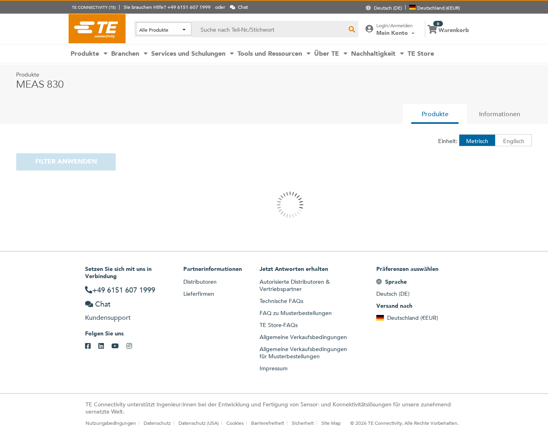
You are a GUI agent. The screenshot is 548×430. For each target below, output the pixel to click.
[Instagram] (133, 346)
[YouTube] (119, 346)
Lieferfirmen (198, 293)
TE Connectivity (97, 28)
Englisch (513, 141)
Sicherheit (303, 423)
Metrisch (477, 141)
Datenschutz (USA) (199, 423)
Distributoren (200, 281)
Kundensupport (108, 317)
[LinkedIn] (105, 346)
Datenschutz (157, 423)
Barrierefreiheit (267, 423)
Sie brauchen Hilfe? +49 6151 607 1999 (167, 7)
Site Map (331, 423)
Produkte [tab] (435, 114)
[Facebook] (91, 346)
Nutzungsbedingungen (110, 423)
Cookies (235, 423)
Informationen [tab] (499, 114)
